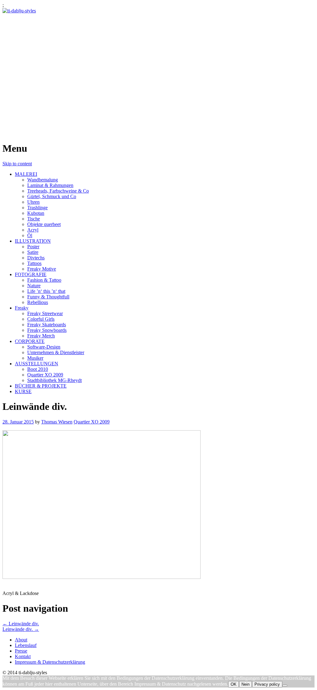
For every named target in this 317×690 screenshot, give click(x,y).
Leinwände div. (20, 623)
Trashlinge (37, 207)
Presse (21, 650)
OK (234, 684)
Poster (33, 246)
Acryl (32, 229)
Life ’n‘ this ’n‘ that (46, 291)
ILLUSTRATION (33, 241)
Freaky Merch (41, 335)
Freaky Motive (41, 268)
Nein (245, 684)
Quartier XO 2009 (45, 374)
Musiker (35, 358)
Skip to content (17, 163)
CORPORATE (30, 341)
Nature (34, 285)
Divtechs (36, 257)
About (21, 639)
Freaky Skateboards (46, 324)
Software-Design (43, 346)
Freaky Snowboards (47, 330)
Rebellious (37, 302)
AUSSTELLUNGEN (36, 363)
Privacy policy (267, 684)
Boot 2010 (37, 369)
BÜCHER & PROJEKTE (41, 385)
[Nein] (284, 686)
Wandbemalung (42, 179)
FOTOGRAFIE (30, 274)
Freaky (21, 307)
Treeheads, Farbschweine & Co (58, 190)
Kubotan (35, 213)
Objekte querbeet (44, 224)
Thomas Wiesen (56, 421)
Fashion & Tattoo (44, 280)
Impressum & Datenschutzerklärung (50, 662)
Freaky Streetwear (45, 313)
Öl (29, 235)
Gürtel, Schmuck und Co (51, 196)
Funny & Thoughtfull (48, 296)
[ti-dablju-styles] (19, 10)
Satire (32, 252)
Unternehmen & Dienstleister (55, 352)
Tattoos (34, 263)
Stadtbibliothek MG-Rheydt (54, 380)
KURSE (23, 391)
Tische (33, 218)
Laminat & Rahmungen (50, 185)
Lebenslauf (26, 645)
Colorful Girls (40, 319)
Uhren (33, 202)
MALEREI (26, 174)
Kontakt (23, 656)
